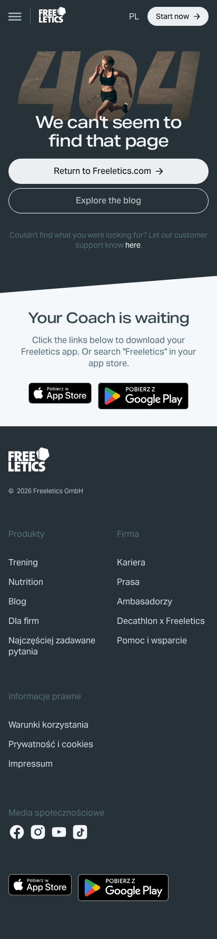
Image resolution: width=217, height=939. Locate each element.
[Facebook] (16, 832)
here (133, 245)
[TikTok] (80, 832)
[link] (52, 15)
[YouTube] (59, 832)
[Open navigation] (15, 16)
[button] (134, 16)
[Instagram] (37, 832)
